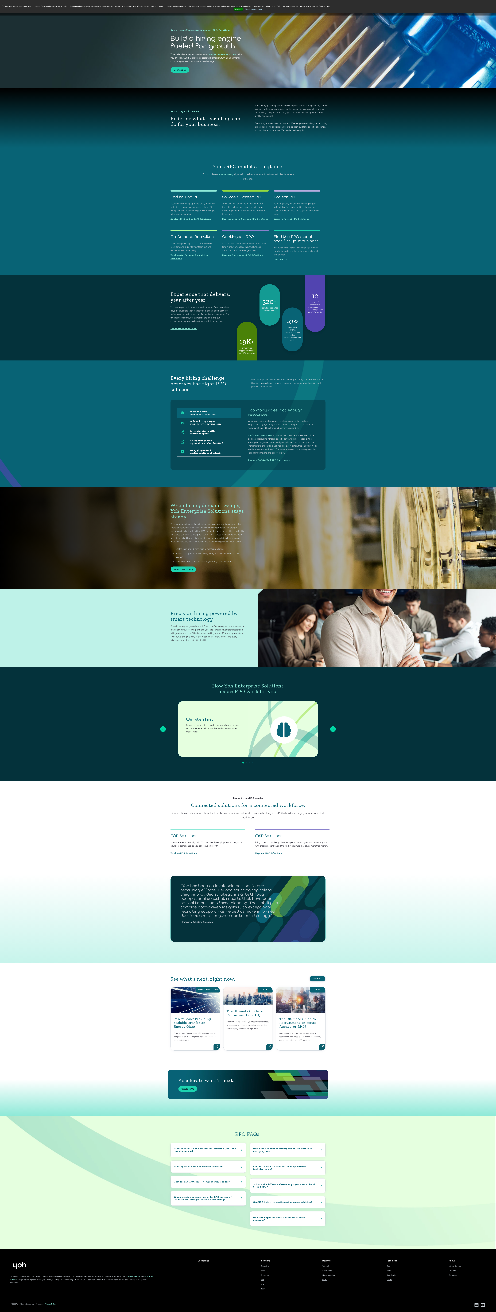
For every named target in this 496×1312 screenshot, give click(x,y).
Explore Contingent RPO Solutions (242, 255)
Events (389, 1280)
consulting (226, 174)
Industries (326, 1260)
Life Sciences (327, 1270)
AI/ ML (324, 1280)
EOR (262, 1284)
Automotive (326, 1266)
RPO (262, 1280)
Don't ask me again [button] (253, 9)
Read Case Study (183, 569)
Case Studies (391, 1275)
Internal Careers (455, 1266)
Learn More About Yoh (184, 328)
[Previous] (163, 729)
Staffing (264, 1270)
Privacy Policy (50, 1304)
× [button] (2, 3)
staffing (137, 1276)
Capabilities (203, 1260)
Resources (392, 1260)
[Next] (333, 729)
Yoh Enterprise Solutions (223, 54)
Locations (452, 1270)
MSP (263, 1289)
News (389, 1270)
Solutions (265, 1260)
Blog (388, 1266)
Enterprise (265, 1275)
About (452, 1260)
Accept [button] (238, 9)
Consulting (265, 1266)
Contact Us (180, 69)
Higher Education (328, 1275)
